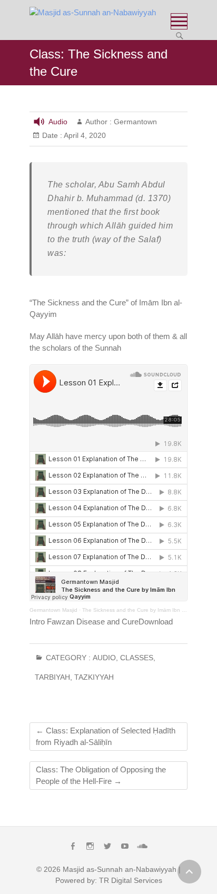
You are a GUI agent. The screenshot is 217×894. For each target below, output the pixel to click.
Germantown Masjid (53, 610)
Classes (136, 657)
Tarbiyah (52, 677)
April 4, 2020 (84, 135)
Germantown (134, 121)
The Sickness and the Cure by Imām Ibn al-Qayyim (143, 610)
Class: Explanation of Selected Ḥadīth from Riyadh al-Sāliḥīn (105, 736)
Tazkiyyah (94, 677)
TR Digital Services (130, 880)
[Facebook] (72, 846)
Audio (57, 121)
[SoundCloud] (142, 846)
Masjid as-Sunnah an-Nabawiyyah (119, 869)
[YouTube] (125, 846)
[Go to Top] (189, 871)
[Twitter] (107, 846)
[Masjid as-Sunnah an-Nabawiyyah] (95, 12)
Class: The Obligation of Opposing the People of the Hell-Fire (101, 775)
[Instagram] (90, 846)
